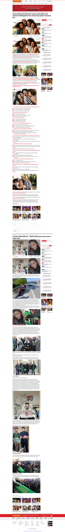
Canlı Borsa (26, 521)
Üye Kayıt (42, 522)
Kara (15, 496)
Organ (22, 496)
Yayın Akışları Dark (21, 522)
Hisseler (37, 518)
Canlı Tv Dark (20, 521)
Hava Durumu (27, 518)
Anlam (13, 204)
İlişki (20, 204)
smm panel (26, 525)
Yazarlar (42, 3)
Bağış (13, 496)
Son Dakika (14, 3)
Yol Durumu (45, 518)
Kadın (31, 3)
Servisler (18, 3)
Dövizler (32, 522)
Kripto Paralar (50, 518)
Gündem (22, 3)
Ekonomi (25, 3)
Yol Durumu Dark (15, 522)
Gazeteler (46, 3)
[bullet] (22, 231)
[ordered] (21, 231)
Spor (28, 3)
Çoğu (18, 204)
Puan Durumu (32, 518)
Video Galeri (37, 522)
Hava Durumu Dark (15, 521)
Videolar (39, 3)
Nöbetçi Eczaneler (21, 523)
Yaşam (20, 12)
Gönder (50, 245)
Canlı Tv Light (14, 523)
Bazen (16, 204)
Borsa (13, 518)
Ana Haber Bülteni (14, 12)
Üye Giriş (42, 521)
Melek (20, 496)
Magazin (18, 12)
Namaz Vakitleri (18, 518)
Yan (22, 204)
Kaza (18, 496)
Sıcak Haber (37, 525)
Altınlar (32, 521)
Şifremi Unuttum (43, 523)
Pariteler (41, 518)
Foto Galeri (34, 3)
